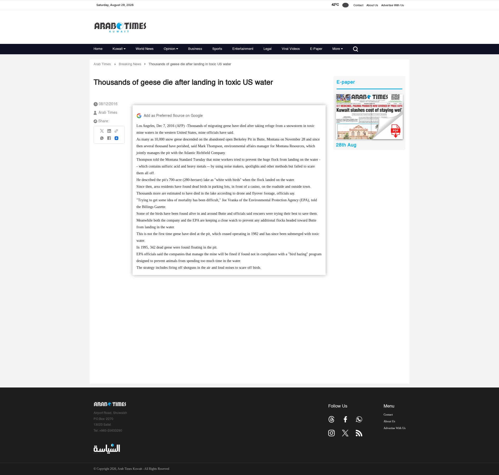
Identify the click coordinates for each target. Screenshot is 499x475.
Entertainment (242, 49)
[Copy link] (116, 132)
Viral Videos (291, 49)
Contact (358, 5)
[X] (102, 132)
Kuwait (118, 49)
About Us (372, 5)
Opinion (169, 49)
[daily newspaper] (369, 116)
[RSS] (359, 433)
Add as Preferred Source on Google (173, 116)
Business (195, 49)
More (336, 49)
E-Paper (316, 49)
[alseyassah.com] (106, 449)
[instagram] (331, 433)
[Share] (116, 138)
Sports (217, 49)
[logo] (120, 27)
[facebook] (109, 139)
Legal (268, 49)
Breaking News (130, 64)
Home (98, 49)
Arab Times (102, 64)
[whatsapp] (102, 139)
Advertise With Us (392, 5)
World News (145, 49)
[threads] (331, 419)
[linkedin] (109, 132)
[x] (345, 433)
